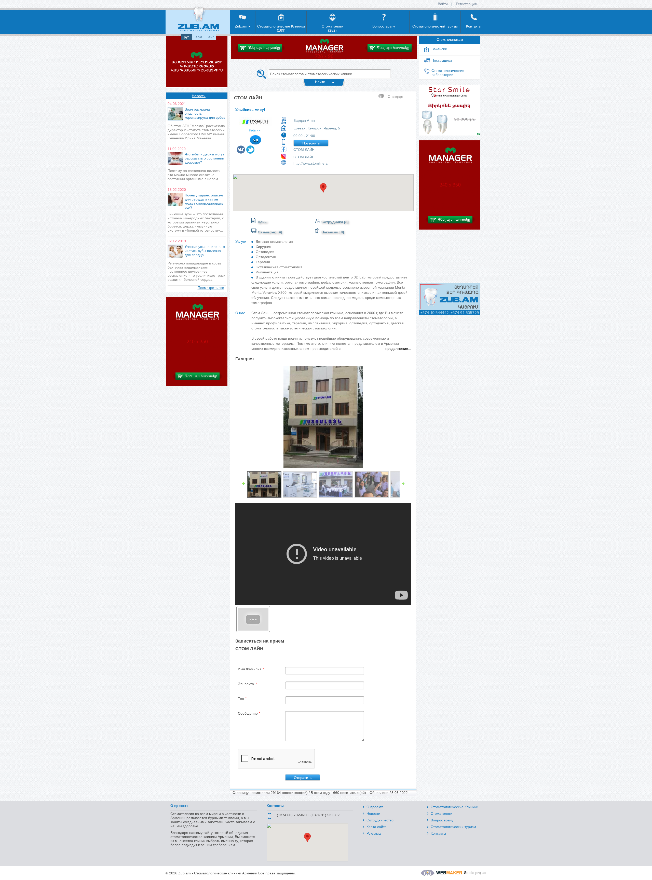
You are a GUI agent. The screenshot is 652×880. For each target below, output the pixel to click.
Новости (199, 96)
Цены (262, 222)
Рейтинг (255, 130)
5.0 (255, 140)
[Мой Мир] (257, 152)
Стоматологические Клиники (454, 807)
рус (186, 37)
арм (199, 37)
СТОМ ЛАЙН (304, 150)
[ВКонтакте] (241, 152)
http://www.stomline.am (312, 163)
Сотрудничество (379, 820)
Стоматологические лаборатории (447, 73)
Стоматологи (441, 813)
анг (211, 37)
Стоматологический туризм (453, 827)
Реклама (373, 833)
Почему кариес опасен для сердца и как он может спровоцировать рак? (204, 201)
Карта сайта (376, 827)
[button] (323, 188)
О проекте (375, 807)
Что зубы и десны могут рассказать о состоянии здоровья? (204, 158)
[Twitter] (250, 152)
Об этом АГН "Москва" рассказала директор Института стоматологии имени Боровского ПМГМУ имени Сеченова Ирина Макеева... (196, 132)
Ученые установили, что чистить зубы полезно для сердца (205, 251)
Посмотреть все (211, 288)
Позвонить (311, 143)
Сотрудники (332, 222)
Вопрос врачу (442, 820)
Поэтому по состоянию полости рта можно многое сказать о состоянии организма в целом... (194, 175)
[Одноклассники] (255, 152)
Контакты (438, 833)
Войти (443, 4)
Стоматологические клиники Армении (225, 873)
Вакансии (329, 232)
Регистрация (466, 4)
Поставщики (441, 60)
